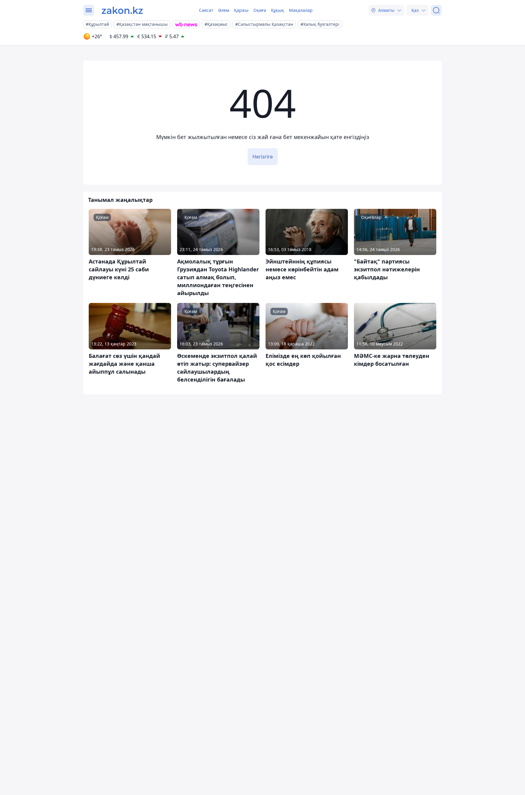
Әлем (223, 10)
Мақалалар (301, 10)
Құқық (277, 10)
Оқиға (259, 10)
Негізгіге (262, 156)
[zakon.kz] (122, 10)
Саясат (206, 10)
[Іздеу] (436, 10)
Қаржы (241, 10)
